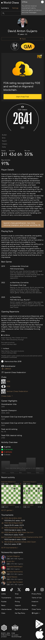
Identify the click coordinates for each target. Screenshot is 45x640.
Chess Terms (36, 609)
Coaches (18, 598)
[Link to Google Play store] (40, 624)
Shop (17, 594)
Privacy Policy (36, 594)
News (3, 605)
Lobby (3, 594)
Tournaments (6, 598)
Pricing (17, 601)
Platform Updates (21, 609)
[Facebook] (35, 589)
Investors (35, 601)
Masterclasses (6, 609)
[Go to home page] (10, 2)
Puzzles (3, 601)
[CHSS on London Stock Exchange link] (16, 628)
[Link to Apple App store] (40, 634)
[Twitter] (19, 589)
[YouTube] (3, 589)
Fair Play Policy (20, 613)
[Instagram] (42, 589)
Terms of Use (37, 598)
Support (18, 605)
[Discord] (27, 589)
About (34, 605)
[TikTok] (11, 589)
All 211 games (6, 510)
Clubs (3, 613)
